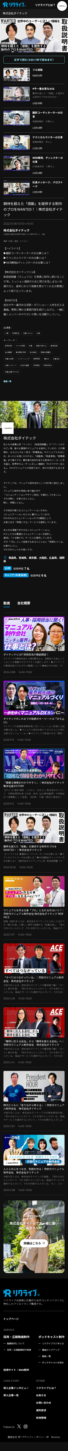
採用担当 (15, 333)
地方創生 (33, 352)
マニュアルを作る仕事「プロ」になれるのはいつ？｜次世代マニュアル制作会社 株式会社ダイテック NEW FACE (33, 913)
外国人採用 (9, 359)
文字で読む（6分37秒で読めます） (34, 60)
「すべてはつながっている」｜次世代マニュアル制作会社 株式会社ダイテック (33, 979)
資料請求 (41, 1410)
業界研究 (36, 359)
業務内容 (54, 346)
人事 (7, 333)
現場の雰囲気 (46, 352)
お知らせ (41, 1395)
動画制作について (15, 1343)
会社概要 (8, 352)
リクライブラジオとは (53, 1343)
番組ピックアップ (50, 1349)
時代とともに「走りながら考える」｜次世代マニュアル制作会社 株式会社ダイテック (33, 1106)
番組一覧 (7, 381)
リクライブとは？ (45, 5)
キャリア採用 (20, 346)
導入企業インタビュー (16, 1388)
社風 (30, 346)
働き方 (46, 359)
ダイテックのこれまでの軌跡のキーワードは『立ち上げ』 (33, 720)
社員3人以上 (28, 333)
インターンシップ (24, 359)
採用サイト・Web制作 (16, 1370)
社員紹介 (56, 359)
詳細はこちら (32, 1243)
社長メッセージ (10, 365)
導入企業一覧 (11, 1395)
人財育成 (36, 365)
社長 (38, 333)
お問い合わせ (43, 1402)
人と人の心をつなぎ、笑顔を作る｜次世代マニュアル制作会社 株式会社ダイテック (33, 1170)
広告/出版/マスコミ (12, 372)
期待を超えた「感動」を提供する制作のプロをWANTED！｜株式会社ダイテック (30, 848)
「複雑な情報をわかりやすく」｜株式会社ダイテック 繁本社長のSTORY (33, 784)
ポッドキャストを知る (53, 1362)
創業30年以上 (41, 346)
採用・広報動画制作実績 (19, 1349)
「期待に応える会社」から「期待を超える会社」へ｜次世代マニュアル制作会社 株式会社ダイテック (33, 1042)
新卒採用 (8, 346)
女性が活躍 (24, 365)
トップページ (11, 1319)
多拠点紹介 (48, 365)
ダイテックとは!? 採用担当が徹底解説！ (26, 654)
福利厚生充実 (21, 352)
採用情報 (41, 1417)
